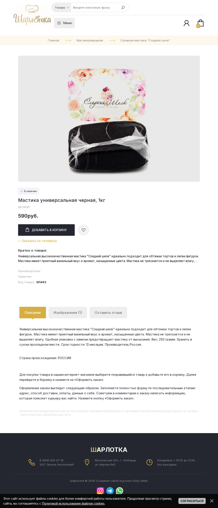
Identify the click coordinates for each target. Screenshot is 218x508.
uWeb (144, 480)
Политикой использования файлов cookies (73, 503)
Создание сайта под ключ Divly (117, 480)
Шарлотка (108, 449)
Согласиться (192, 501)
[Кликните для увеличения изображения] (109, 119)
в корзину (49, 230)
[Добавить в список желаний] (83, 230)
